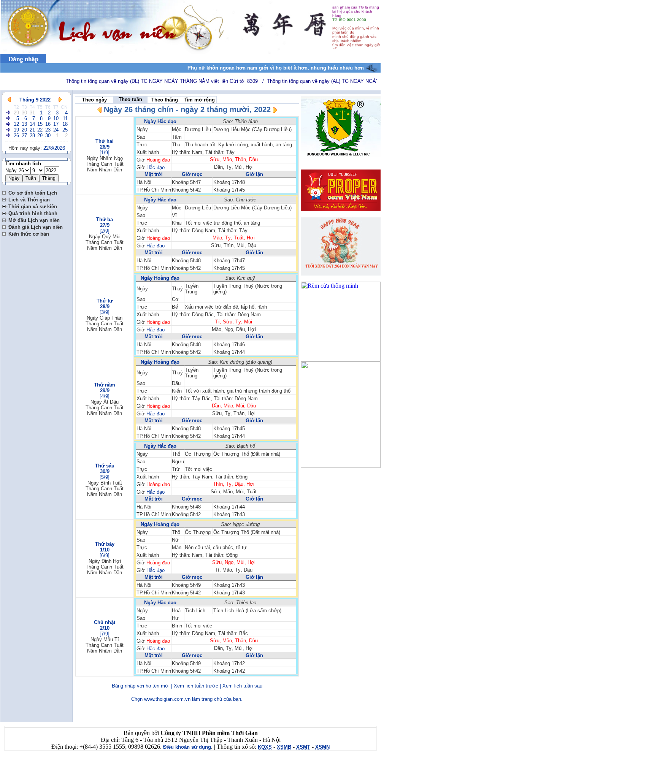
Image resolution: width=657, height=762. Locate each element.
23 (48, 130)
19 (16, 130)
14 (32, 124)
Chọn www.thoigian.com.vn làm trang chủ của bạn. (187, 699)
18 (65, 124)
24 (56, 130)
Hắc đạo (155, 167)
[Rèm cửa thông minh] (341, 359)
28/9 (105, 306)
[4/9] (105, 396)
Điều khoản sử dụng (187, 747)
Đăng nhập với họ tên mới (141, 686)
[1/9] (105, 152)
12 (16, 124)
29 (16, 113)
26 (16, 135)
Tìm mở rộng (199, 100)
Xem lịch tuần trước (196, 686)
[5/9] (105, 477)
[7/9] (105, 634)
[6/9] (105, 555)
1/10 (105, 550)
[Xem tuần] (8, 112)
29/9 (105, 390)
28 (32, 135)
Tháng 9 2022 (35, 100)
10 (56, 118)
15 (40, 124)
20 (24, 130)
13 (24, 124)
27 (24, 135)
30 (24, 113)
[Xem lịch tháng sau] (60, 100)
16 (48, 124)
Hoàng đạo (158, 160)
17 (56, 124)
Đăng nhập (23, 59)
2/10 (105, 628)
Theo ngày (94, 100)
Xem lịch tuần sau (242, 686)
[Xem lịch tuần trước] (100, 111)
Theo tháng (164, 100)
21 (32, 130)
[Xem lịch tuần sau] (275, 111)
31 (32, 113)
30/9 (105, 471)
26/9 (105, 147)
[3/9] (105, 312)
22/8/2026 (54, 148)
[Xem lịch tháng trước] (9, 100)
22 (40, 130)
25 (65, 130)
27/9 (105, 225)
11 (65, 118)
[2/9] (105, 231)
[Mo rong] (5, 192)
